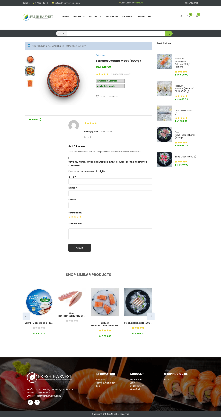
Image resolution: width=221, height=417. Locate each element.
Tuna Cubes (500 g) (185, 156)
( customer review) (120, 74)
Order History (137, 385)
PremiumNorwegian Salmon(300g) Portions (182, 62)
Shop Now (112, 16)
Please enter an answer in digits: (87, 171)
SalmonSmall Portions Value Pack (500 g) (110, 324)
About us (100, 379)
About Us (78, 16)
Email (72, 199)
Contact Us (144, 16)
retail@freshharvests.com (67, 3)
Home (65, 16)
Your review (76, 223)
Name (72, 187)
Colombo (100, 55)
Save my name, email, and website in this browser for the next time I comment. (107, 163)
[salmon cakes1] (30, 71)
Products (95, 16)
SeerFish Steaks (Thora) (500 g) (185, 135)
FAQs (166, 379)
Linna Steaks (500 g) (184, 112)
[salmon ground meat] (30, 83)
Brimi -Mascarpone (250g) (40, 322)
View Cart (135, 389)
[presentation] (26, 316)
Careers (127, 16)
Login (132, 382)
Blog (98, 385)
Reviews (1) (35, 119)
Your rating (74, 212)
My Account (136, 379)
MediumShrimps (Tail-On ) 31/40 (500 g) (185, 88)
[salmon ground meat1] (30, 59)
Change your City (76, 45)
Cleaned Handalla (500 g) (138, 322)
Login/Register (191, 3)
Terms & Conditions (106, 382)
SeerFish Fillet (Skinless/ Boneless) (75, 314)
